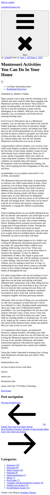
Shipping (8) (12, 473)
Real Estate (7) (13, 480)
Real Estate (6, 391)
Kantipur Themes (28, 492)
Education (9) (13, 467)
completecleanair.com (10, 7)
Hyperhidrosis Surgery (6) (18, 488)
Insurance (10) (13, 465)
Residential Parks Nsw (17, 89)
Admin (7, 57)
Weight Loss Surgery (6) (17, 485)
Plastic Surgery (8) (15, 470)
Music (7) (11, 478)
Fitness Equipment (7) (16, 475)
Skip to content (7, 2)
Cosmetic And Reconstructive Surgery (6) (25, 483)
